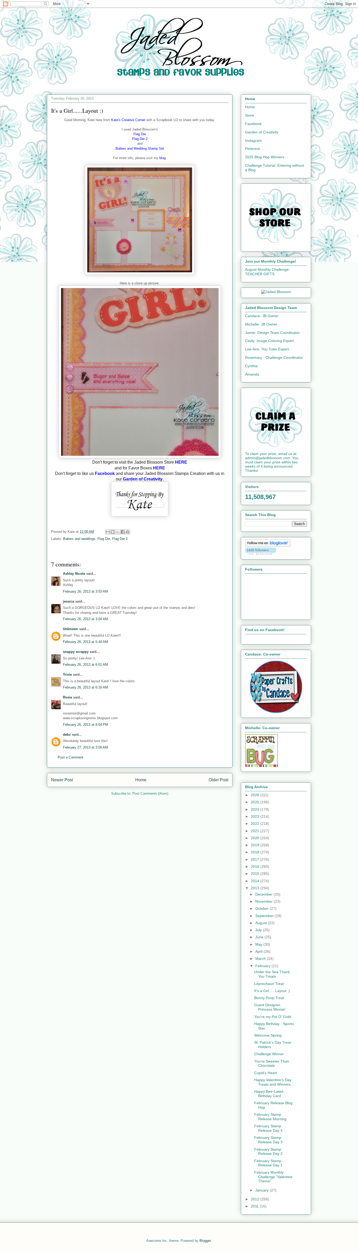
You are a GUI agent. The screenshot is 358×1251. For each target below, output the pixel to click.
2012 (255, 1199)
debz (67, 734)
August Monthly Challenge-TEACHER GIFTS (267, 271)
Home (141, 780)
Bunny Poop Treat (269, 998)
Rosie (67, 697)
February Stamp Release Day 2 (268, 1151)
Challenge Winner (269, 1054)
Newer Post (62, 780)
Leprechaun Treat (269, 984)
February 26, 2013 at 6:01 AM (85, 665)
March (261, 958)
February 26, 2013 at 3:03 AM (85, 591)
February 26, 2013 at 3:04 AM (85, 619)
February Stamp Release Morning (270, 1116)
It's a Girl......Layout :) (272, 991)
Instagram (253, 140)
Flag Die (103, 539)
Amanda (252, 374)
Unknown (70, 629)
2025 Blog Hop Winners (264, 157)
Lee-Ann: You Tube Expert (267, 349)
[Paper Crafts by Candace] (276, 712)
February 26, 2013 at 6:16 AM (85, 687)
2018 (255, 852)
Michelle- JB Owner (261, 324)
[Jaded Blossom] (276, 292)
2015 (255, 873)
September (265, 916)
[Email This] (107, 531)
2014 (255, 881)
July (259, 930)
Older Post (218, 780)
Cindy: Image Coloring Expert (269, 341)
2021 (255, 831)
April (259, 951)
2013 (255, 888)
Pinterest (252, 149)
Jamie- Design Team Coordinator (272, 333)
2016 (255, 866)
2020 (255, 838)
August (261, 923)
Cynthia (251, 366)
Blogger (205, 1241)
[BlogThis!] (112, 531)
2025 (255, 802)
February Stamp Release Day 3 (268, 1139)
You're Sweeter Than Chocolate (271, 1063)
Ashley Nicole (74, 574)
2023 (255, 816)
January (262, 1190)
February (263, 966)
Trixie (67, 674)
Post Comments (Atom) (150, 793)
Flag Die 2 (120, 539)
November (264, 901)
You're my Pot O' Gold (272, 1017)
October (262, 908)
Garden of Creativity (261, 132)
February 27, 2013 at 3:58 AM (85, 747)
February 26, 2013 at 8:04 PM (85, 725)
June (259, 937)
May (259, 944)
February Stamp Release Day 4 (268, 1128)
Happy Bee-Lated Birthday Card (268, 1093)
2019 (255, 845)
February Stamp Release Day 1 (268, 1163)
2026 (255, 795)
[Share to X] (117, 531)
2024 (255, 809)
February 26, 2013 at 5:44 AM (85, 642)
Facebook (253, 124)
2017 (255, 859)
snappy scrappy (76, 652)
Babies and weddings (79, 539)
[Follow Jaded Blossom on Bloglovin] (267, 545)
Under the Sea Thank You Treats (272, 974)
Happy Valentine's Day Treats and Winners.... (274, 1082)
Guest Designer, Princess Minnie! (269, 1007)
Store (249, 115)
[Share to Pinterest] (127, 531)
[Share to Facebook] (122, 531)
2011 (255, 1206)
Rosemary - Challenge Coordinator (274, 357)
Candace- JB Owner (262, 316)
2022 (255, 823)
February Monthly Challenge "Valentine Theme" (273, 1176)
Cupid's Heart (265, 1073)
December (264, 894)
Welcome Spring (267, 1035)
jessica (68, 601)
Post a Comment (70, 757)
